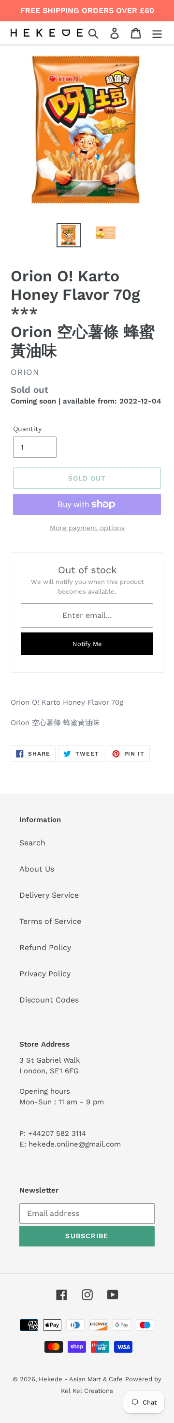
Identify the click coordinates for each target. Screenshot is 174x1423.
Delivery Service (49, 895)
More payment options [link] (87, 528)
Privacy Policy (45, 973)
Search (32, 842)
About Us (36, 868)
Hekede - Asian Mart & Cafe (81, 1379)
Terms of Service (50, 921)
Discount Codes (49, 999)
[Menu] (157, 33)
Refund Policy (45, 947)
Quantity (27, 429)
